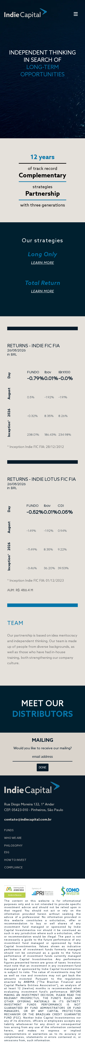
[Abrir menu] (76, 14)
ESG (6, 852)
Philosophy (13, 845)
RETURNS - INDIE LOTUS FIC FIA (41, 479)
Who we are (12, 838)
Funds (9, 830)
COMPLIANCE (13, 867)
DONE (42, 767)
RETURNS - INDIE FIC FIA (33, 346)
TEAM (15, 622)
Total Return (42, 286)
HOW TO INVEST (15, 860)
